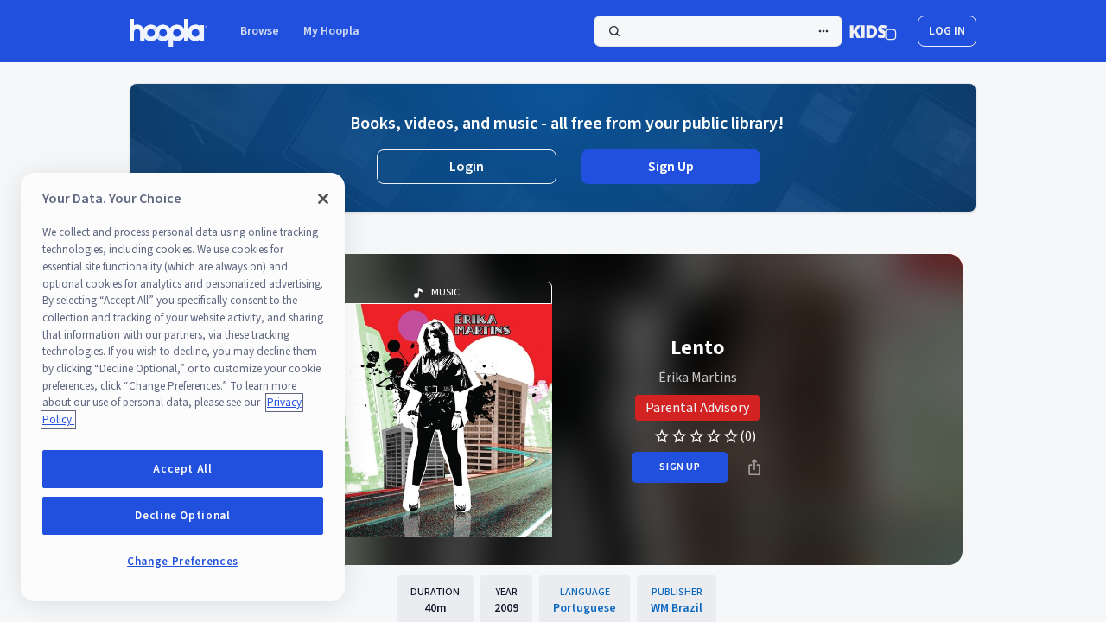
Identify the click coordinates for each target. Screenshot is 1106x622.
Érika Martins (697, 377)
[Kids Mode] (873, 31)
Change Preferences (182, 561)
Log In (947, 31)
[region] (183, 387)
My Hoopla (331, 31)
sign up (679, 467)
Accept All (183, 469)
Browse (259, 31)
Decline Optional (183, 516)
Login (466, 166)
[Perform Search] (718, 31)
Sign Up (671, 166)
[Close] (323, 199)
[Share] (754, 467)
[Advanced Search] (823, 31)
